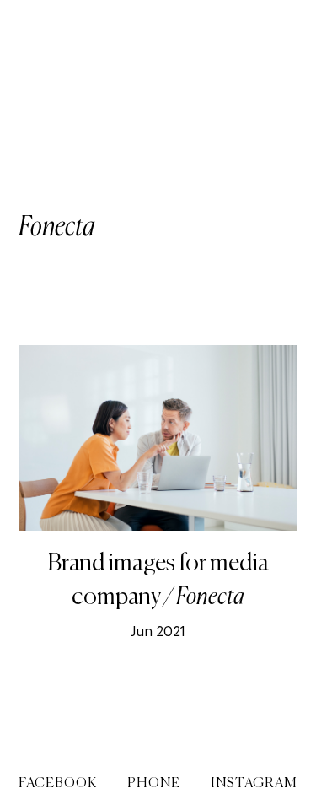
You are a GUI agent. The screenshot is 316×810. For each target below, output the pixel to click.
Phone (153, 784)
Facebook (58, 784)
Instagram (254, 784)
